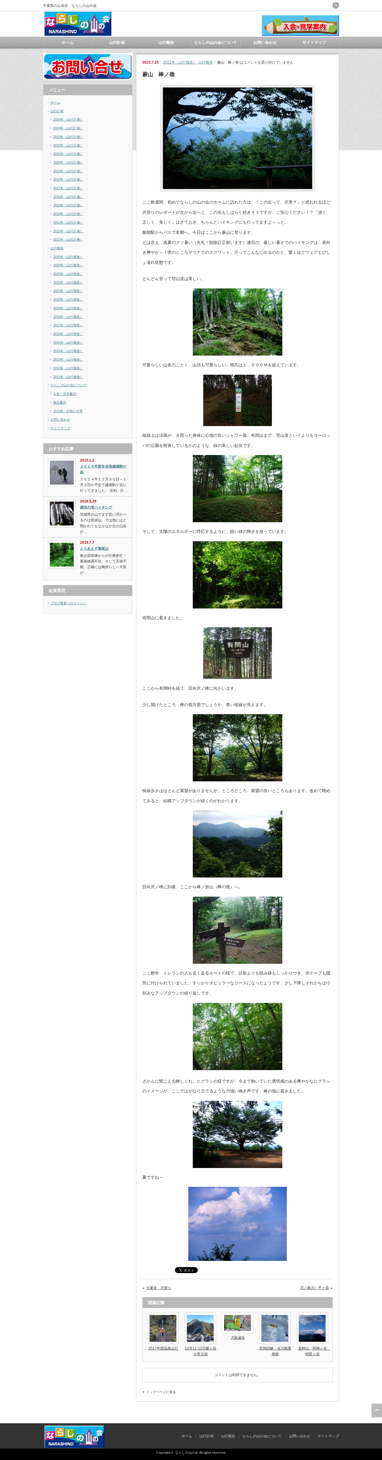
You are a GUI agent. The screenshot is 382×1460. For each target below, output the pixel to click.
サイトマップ (314, 42)
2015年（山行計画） (68, 205)
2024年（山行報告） (68, 265)
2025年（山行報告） (68, 257)
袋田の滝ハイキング (96, 507)
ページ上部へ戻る (377, 1410)
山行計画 (117, 42)
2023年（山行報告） (68, 274)
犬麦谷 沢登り (158, 1288)
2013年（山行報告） (68, 359)
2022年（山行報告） (68, 282)
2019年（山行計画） (68, 171)
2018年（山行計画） (68, 179)
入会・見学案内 (64, 394)
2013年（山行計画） (68, 222)
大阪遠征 (238, 1337)
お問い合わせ (265, 42)
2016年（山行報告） (68, 334)
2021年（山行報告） (180, 62)
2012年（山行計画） (68, 231)
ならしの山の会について (215, 42)
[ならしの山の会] (77, 33)
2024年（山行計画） (68, 128)
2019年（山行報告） (68, 308)
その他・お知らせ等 (68, 411)
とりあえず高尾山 (94, 548)
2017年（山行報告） (68, 325)
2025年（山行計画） (68, 119)
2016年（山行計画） (68, 197)
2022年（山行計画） (68, 145)
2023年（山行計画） (68, 137)
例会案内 (59, 402)
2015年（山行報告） (68, 342)
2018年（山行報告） (68, 317)
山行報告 (166, 42)
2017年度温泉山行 (163, 1348)
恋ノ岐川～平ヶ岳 (314, 1288)
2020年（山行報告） (68, 299)
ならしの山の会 (186, 1452)
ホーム (67, 42)
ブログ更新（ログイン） (68, 603)
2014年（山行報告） (68, 351)
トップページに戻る (161, 1392)
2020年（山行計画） (68, 162)
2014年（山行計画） (68, 214)
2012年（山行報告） (68, 368)
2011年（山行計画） (68, 239)
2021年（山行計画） (68, 154)
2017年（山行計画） (68, 188)
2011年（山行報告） (68, 377)
